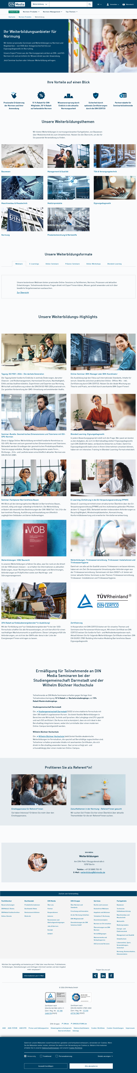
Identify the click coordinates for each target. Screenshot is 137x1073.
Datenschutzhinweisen (50, 1048)
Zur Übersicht (23, 292)
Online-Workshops (93, 264)
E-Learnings (34, 264)
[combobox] (70, 4)
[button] (112, 4)
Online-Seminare (52, 264)
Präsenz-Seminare (72, 264)
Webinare (19, 264)
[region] (68, 1051)
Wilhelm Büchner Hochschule (51, 736)
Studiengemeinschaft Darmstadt (53, 711)
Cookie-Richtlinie (75, 1048)
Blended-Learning (114, 264)
